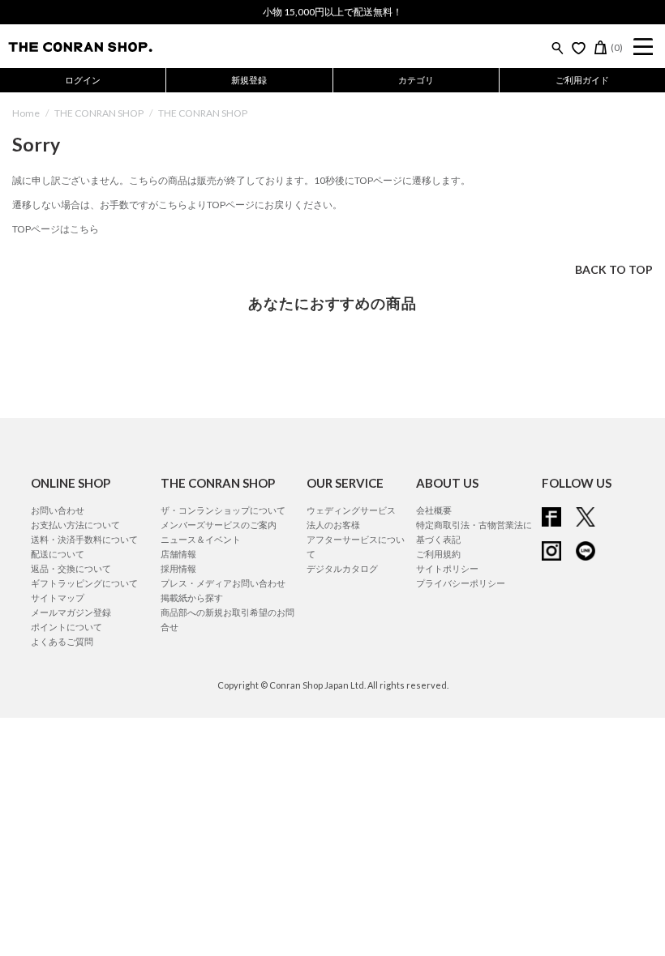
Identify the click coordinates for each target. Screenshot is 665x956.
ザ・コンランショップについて (223, 510)
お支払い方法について (75, 524)
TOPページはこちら (55, 229)
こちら (172, 204)
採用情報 (178, 568)
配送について (57, 553)
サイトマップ (57, 597)
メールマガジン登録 (71, 612)
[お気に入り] (578, 48)
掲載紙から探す (192, 597)
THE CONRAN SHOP (99, 113)
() (617, 47)
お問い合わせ (57, 510)
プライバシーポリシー (460, 583)
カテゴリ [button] (416, 80)
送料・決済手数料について (84, 539)
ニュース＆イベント (201, 539)
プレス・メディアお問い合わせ (223, 583)
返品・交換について (71, 568)
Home (26, 113)
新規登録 (249, 80)
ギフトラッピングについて (84, 583)
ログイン (83, 80)
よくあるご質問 (62, 641)
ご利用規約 (438, 553)
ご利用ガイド (582, 80)
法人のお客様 (333, 524)
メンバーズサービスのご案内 (219, 524)
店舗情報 (178, 553)
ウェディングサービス (351, 510)
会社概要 (434, 510)
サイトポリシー (447, 568)
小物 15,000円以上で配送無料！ (332, 12)
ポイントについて (66, 626)
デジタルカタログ (342, 568)
